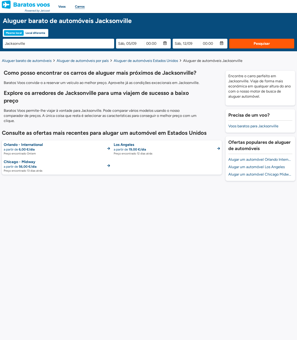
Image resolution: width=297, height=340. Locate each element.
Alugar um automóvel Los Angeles (256, 167)
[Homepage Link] (26, 4)
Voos (62, 7)
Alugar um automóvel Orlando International (260, 159)
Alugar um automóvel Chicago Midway (260, 174)
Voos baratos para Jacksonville (253, 126)
